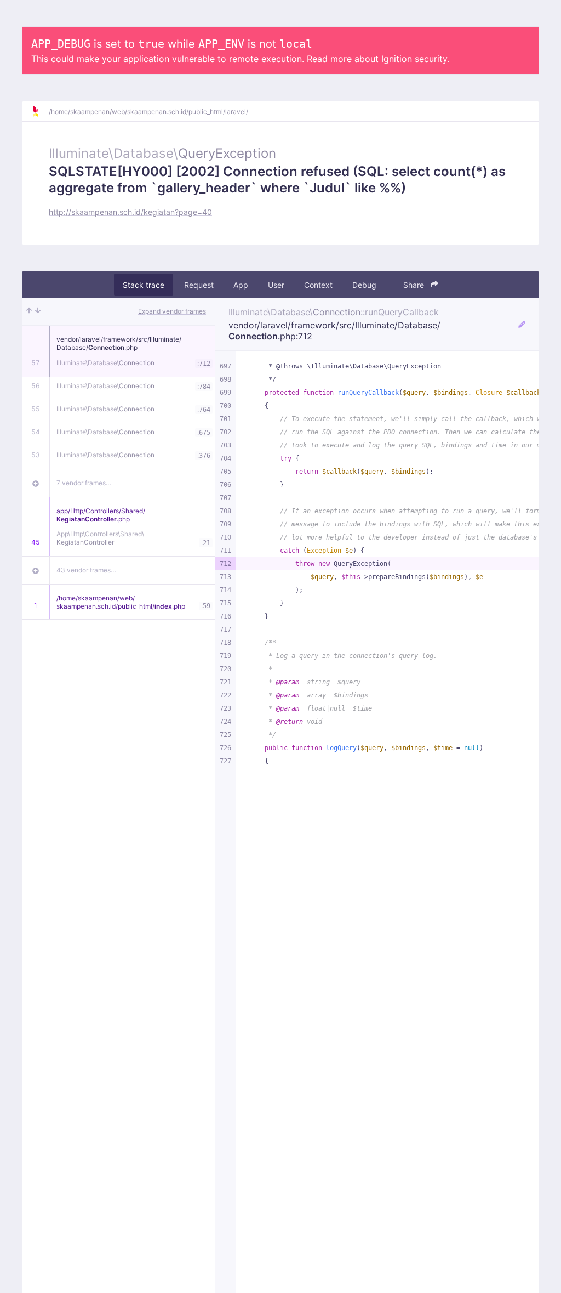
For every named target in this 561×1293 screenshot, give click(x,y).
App (240, 285)
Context (318, 285)
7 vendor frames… (83, 483)
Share (414, 285)
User (276, 285)
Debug (364, 285)
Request (199, 285)
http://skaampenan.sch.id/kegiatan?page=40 (130, 212)
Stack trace (143, 285)
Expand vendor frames (172, 311)
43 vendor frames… (86, 570)
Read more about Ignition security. (378, 58)
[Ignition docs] (40, 111)
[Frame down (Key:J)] (38, 311)
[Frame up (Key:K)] (29, 311)
